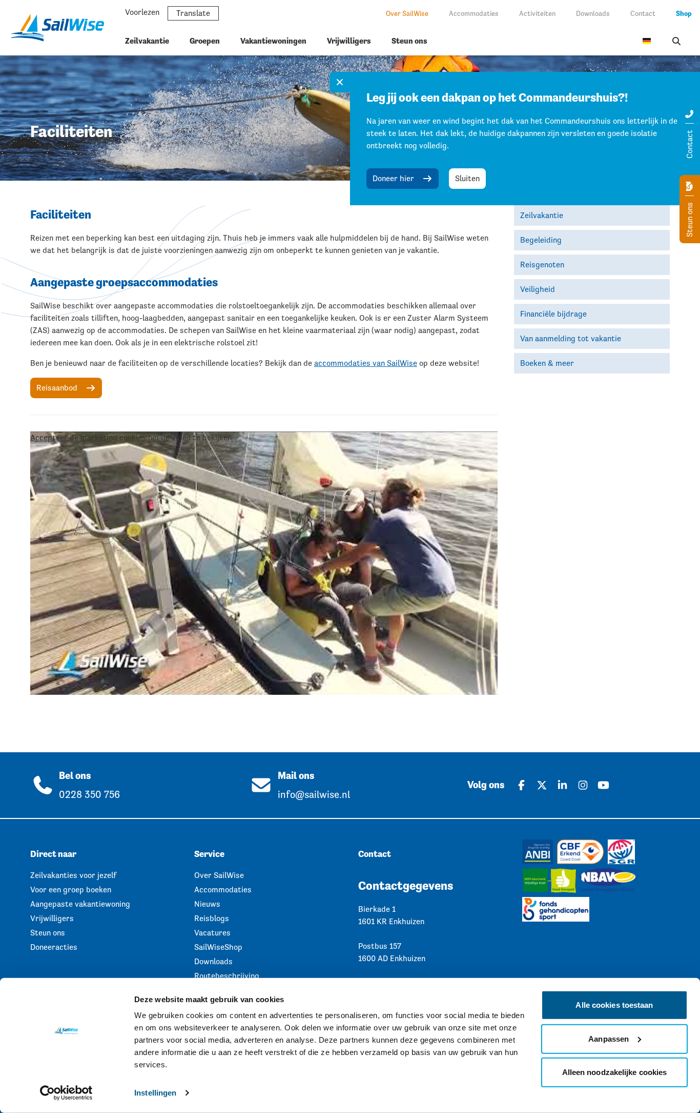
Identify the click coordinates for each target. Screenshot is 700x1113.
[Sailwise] (61, 27)
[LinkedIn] (562, 785)
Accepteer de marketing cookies (88, 437)
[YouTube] (603, 785)
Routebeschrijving (226, 975)
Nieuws (207, 904)
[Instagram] (582, 785)
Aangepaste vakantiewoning (80, 904)
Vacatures (212, 932)
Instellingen (155, 1092)
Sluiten (467, 178)
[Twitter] (541, 785)
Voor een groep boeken (70, 889)
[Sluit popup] (340, 82)
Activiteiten (537, 13)
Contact (642, 13)
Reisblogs (211, 918)
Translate (193, 13)
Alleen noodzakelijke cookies (614, 1072)
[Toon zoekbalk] (676, 41)
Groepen (205, 41)
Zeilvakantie (147, 41)
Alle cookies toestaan (614, 1005)
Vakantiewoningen (273, 41)
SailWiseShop (218, 947)
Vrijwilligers (349, 41)
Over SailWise (407, 13)
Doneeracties (53, 947)
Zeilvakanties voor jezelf (73, 875)
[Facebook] (521, 785)
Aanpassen (608, 1038)
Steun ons (409, 41)
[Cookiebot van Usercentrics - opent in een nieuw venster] (66, 1093)
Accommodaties (474, 13)
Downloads (593, 13)
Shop (684, 13)
